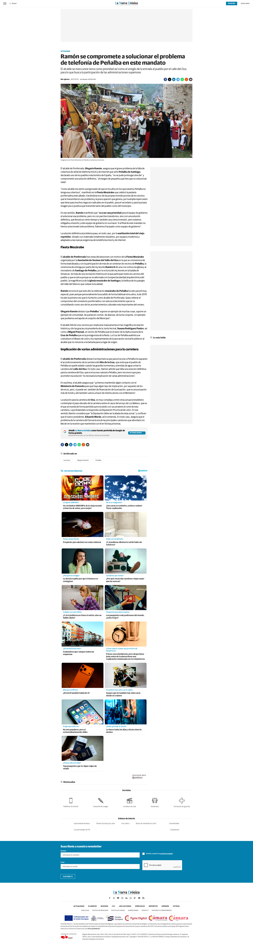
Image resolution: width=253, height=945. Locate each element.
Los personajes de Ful (82, 830)
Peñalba (98, 460)
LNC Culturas (125, 906)
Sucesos (104, 906)
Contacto (145, 910)
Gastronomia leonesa (82, 823)
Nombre (63, 851)
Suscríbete (68, 877)
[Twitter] (169, 79)
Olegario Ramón (83, 460)
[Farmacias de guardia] (181, 802)
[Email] (190, 79)
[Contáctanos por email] (139, 898)
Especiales (140, 906)
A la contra (125, 823)
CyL (113, 906)
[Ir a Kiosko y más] (135, 898)
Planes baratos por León (105, 823)
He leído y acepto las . (159, 854)
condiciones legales (166, 854)
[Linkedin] (174, 79)
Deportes (153, 906)
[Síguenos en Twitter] (114, 898)
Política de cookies (118, 910)
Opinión (165, 906)
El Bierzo (92, 906)
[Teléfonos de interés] (71, 802)
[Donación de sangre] (101, 802)
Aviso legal (85, 910)
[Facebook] (165, 79)
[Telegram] (178, 79)
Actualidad (65, 51)
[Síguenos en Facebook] (110, 898)
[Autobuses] (154, 802)
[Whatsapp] (182, 79)
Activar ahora (136, 433)
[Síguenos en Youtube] (118, 898)
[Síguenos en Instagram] (122, 898)
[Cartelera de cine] (129, 802)
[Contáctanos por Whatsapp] (131, 898)
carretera (66, 460)
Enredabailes (174, 823)
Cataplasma (174, 830)
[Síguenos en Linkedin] (126, 898)
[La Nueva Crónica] (126, 894)
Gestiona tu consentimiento (162, 910)
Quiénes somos (133, 910)
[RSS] (143, 898)
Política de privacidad (100, 910)
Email (62, 862)
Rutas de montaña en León (146, 823)
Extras (176, 906)
